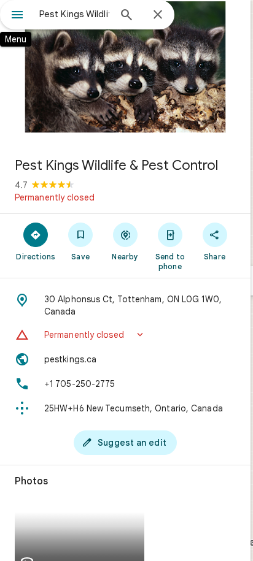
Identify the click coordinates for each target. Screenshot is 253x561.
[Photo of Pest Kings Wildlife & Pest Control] (125, 73)
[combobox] (74, 14)
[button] (125, 334)
